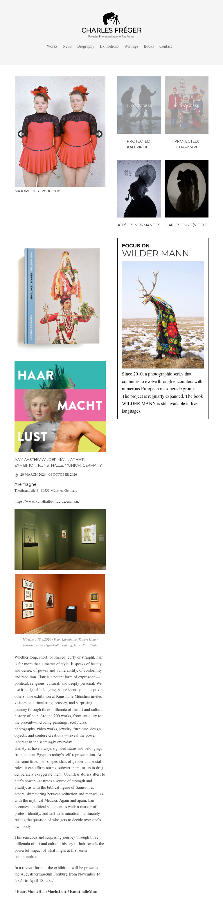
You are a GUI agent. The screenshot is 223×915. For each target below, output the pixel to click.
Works (52, 46)
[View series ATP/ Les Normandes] (139, 188)
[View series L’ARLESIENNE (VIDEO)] (186, 188)
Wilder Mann (155, 253)
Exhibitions (109, 46)
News (67, 46)
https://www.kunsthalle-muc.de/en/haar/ (47, 501)
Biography (85, 46)
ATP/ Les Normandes (139, 224)
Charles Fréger (111, 30)
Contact (165, 46)
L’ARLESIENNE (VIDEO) (187, 224)
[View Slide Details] (60, 135)
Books (149, 46)
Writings (131, 46)
